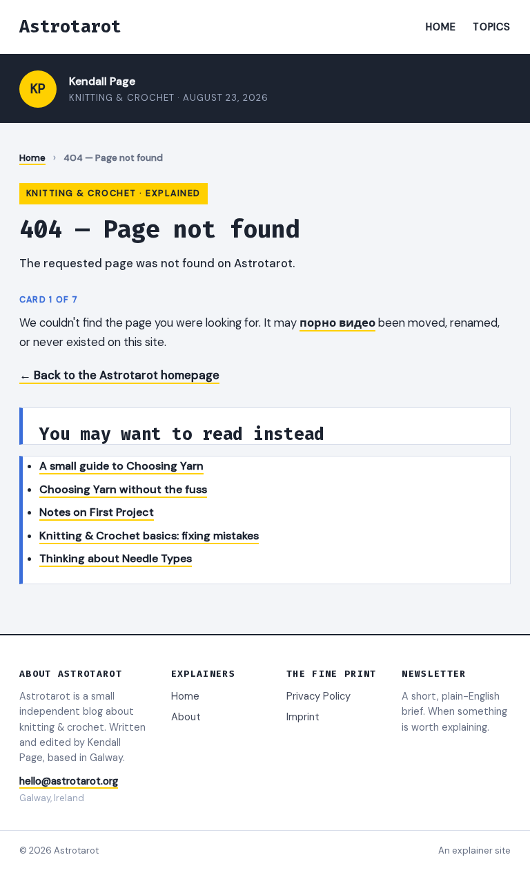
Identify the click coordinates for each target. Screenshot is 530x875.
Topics (492, 27)
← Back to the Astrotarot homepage (119, 375)
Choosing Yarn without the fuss (123, 489)
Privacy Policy (318, 696)
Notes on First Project (96, 512)
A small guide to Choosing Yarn (121, 466)
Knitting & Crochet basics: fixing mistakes (149, 535)
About (186, 717)
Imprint (303, 717)
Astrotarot (70, 26)
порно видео (337, 322)
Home (440, 27)
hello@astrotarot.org (68, 781)
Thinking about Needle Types (115, 558)
